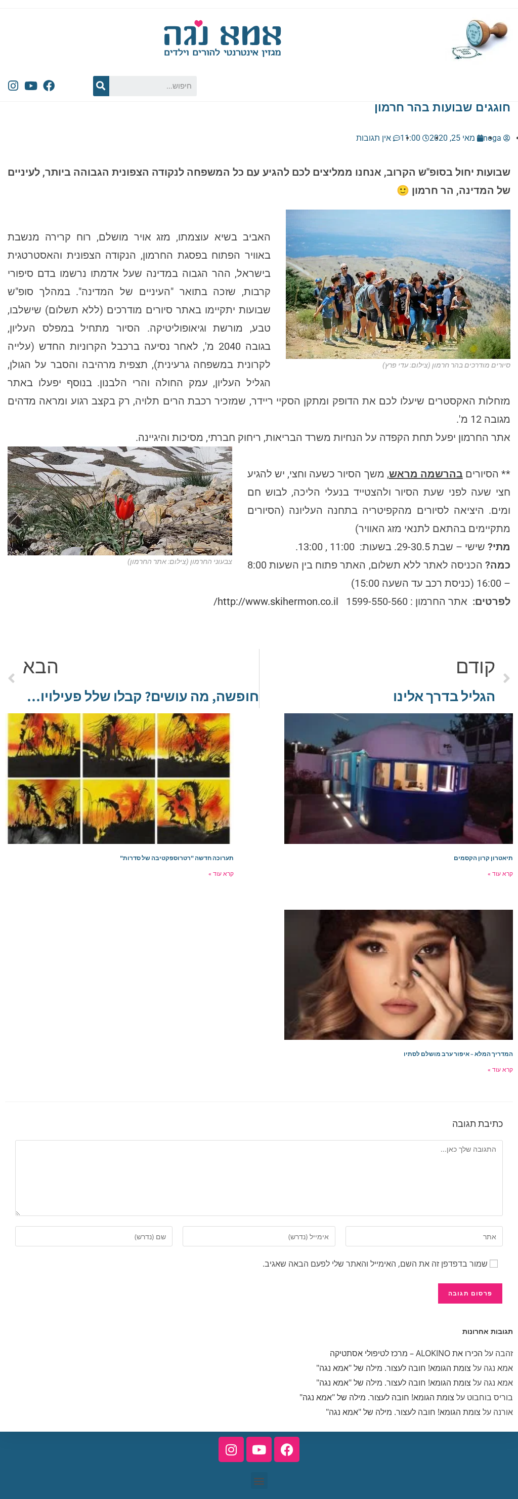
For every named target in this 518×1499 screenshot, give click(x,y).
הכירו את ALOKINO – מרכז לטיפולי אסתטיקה (406, 1353)
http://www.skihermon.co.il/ (275, 601)
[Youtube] (31, 86)
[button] (259, 1480)
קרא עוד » (500, 873)
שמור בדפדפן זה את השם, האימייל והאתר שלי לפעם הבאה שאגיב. (375, 1263)
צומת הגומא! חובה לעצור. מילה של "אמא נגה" (393, 1367)
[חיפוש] (101, 86)
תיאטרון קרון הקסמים (483, 858)
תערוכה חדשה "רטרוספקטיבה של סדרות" (177, 858)
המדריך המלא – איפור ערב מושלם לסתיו (458, 1054)
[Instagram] (13, 86)
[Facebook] (48, 86)
